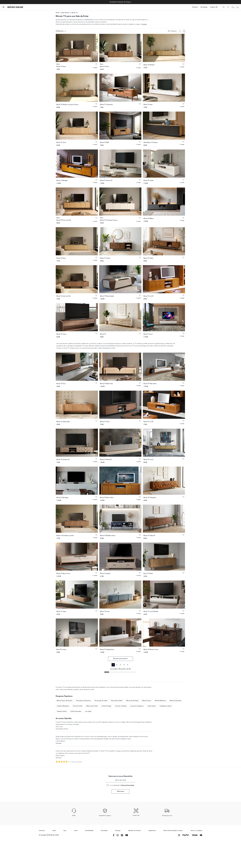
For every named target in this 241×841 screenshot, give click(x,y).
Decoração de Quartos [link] (83, 700)
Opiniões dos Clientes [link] (134, 830)
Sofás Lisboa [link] (151, 706)
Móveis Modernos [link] (160, 700)
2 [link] (116, 665)
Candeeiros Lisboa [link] (165, 706)
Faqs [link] (65, 830)
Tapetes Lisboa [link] (62, 711)
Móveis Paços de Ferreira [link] (64, 700)
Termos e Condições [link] (196, 830)
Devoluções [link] (104, 830)
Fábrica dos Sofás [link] (92, 706)
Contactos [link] (42, 830)
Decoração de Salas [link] (101, 700)
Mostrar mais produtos (120, 658)
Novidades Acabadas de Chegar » (120, 2)
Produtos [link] (195, 7)
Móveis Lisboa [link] (146, 700)
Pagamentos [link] (152, 830)
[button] (4, 7)
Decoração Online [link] (116, 700)
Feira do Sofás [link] (77, 706)
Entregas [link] (117, 830)
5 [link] (127, 665)
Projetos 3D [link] (213, 7)
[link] (15, 7)
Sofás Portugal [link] (106, 706)
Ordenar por (60, 31)
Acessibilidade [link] (89, 830)
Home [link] (57, 12)
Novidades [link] (204, 7)
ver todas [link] (88, 711)
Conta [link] (75, 830)
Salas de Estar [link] (65, 12)
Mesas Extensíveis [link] (175, 700)
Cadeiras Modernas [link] (63, 706)
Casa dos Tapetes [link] (121, 706)
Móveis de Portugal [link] (132, 700)
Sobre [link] (54, 830)
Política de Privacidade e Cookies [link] (173, 830)
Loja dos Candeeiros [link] (137, 706)
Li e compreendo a (122, 785)
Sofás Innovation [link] (75, 711)
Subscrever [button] (120, 791)
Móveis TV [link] (74, 12)
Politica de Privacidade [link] (127, 785)
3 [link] (120, 665)
